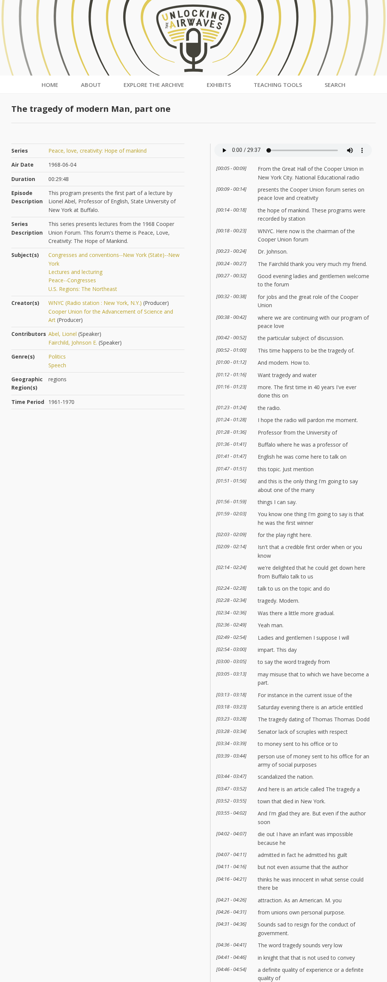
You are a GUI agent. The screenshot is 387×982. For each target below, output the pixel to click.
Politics (57, 356)
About (91, 84)
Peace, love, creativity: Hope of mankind (97, 150)
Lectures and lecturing (75, 271)
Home (50, 84)
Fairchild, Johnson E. (72, 342)
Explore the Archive (154, 84)
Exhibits (219, 84)
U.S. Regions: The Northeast (82, 288)
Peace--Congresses (72, 280)
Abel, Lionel (62, 333)
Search (335, 84)
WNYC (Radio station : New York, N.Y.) (95, 302)
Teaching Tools (278, 84)
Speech (57, 365)
